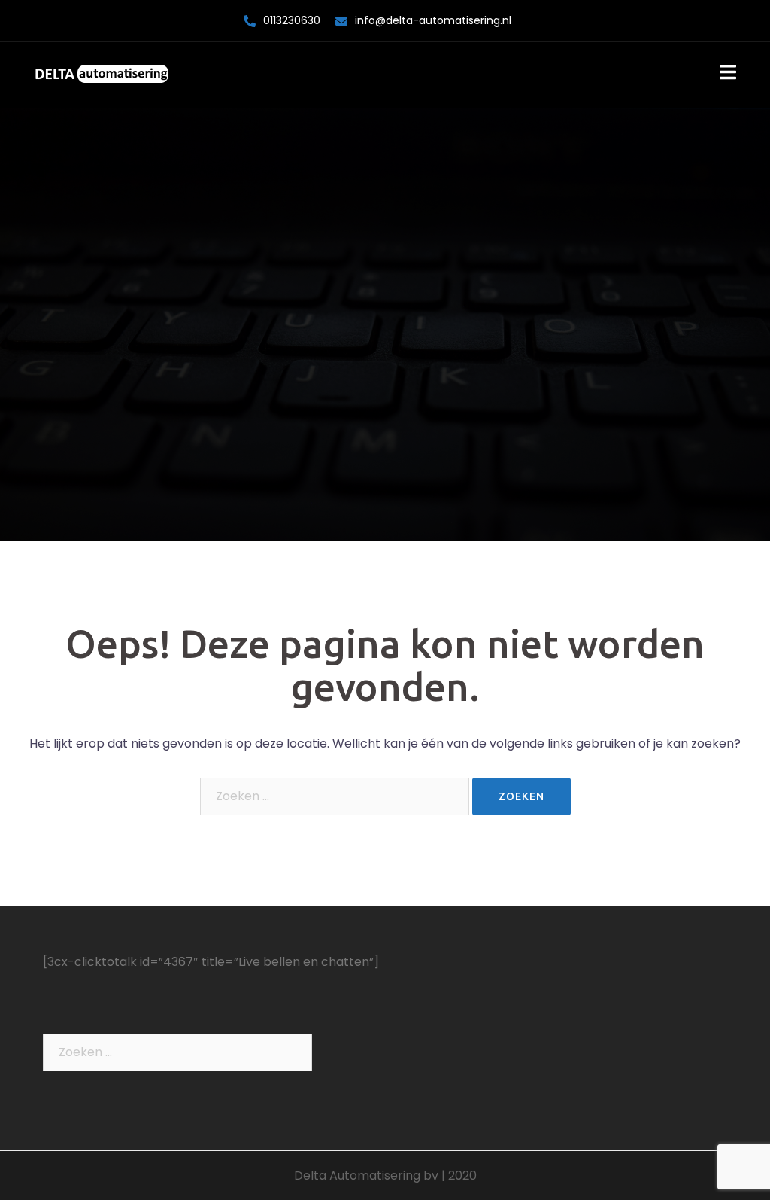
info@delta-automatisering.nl (433, 20)
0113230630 (291, 20)
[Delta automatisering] (101, 74)
